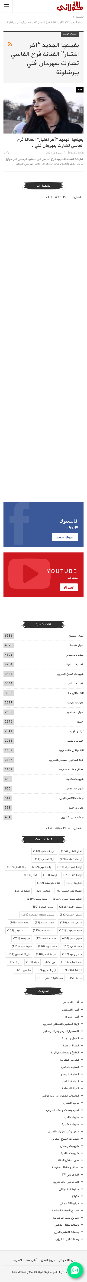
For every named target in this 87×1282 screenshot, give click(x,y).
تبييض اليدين (71, 923)
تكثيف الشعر (43, 931)
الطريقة (74, 883)
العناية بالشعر (76, 683)
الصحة (80, 722)
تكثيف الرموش (70, 931)
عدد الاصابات (71, 962)
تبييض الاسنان (70, 907)
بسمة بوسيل (37, 899)
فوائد (32, 962)
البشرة (50, 875)
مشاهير (23, 970)
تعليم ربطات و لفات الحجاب (62, 1110)
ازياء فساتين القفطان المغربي (66, 760)
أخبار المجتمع (76, 636)
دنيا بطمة (21, 938)
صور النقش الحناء (68, 1160)
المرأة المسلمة (70, 1088)
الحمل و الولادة (70, 1038)
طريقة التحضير (18, 954)
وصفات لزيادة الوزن (72, 817)
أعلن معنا (31, 1260)
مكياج (75, 1196)
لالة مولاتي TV (76, 693)
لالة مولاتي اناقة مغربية (71, 750)
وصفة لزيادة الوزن (50, 978)
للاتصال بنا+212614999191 (65, 197)
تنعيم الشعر (72, 938)
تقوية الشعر (19, 923)
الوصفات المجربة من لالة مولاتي (60, 1095)
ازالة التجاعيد (43, 859)
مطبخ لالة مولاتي (69, 1189)
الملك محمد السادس (67, 899)
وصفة (75, 978)
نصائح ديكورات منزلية (66, 1217)
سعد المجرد (72, 946)
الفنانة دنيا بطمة (49, 883)
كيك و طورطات (75, 731)
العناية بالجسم (75, 741)
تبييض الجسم (71, 915)
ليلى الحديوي (46, 970)
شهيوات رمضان (75, 788)
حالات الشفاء (46, 938)
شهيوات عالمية (75, 779)
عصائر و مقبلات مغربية (71, 769)
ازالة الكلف (72, 875)
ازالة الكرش (16, 867)
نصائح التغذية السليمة (65, 1210)
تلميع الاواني (17, 931)
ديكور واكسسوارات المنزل (63, 1131)
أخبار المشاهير (75, 712)
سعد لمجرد (47, 946)
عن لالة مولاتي (66, 1260)
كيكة (14, 962)
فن (50, 962)
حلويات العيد (76, 808)
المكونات (22, 891)
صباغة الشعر (46, 954)
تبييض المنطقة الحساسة (37, 915)
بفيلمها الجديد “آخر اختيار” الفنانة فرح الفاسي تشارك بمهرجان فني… (50, 142)
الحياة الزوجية (71, 1045)
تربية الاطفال (71, 1102)
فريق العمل (48, 1260)
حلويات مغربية (75, 702)
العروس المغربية (69, 1059)
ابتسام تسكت (71, 859)
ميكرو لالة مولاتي (75, 655)
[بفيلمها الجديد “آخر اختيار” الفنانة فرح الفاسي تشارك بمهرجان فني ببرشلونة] (43, 110)
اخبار (79, 90)
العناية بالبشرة (75, 664)
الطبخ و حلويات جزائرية (65, 1052)
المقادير (43, 891)
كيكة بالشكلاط (72, 970)
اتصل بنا (17, 1260)
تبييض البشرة (42, 907)
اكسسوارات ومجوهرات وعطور (61, 1031)
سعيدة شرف (22, 946)
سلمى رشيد (72, 954)
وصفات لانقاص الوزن (71, 798)
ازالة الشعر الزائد (69, 867)
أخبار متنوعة (77, 645)
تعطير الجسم (44, 923)
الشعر (30, 875)
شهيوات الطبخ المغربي (70, 674)
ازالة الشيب (42, 867)
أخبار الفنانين (71, 851)
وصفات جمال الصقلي (67, 1224)
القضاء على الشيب (69, 891)
